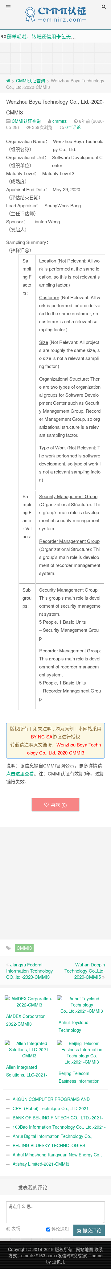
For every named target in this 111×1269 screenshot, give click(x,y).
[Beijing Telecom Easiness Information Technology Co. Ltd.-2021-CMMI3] (82, 1052)
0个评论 (73, 127)
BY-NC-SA (41, 736)
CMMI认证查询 (30, 80)
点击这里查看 (20, 773)
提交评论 (91, 1230)
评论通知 (60, 1229)
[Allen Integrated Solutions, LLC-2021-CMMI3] (29, 1049)
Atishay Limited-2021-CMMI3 (41, 1164)
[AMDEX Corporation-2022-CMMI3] (29, 1001)
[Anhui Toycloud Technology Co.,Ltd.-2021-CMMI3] (82, 1004)
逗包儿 (58, 1262)
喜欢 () (59, 804)
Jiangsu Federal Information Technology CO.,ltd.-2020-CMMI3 (29, 970)
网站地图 (84, 1249)
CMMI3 (24, 948)
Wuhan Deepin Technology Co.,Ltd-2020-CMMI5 (84, 970)
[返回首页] (8, 80)
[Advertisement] (55, 58)
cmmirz (59, 121)
